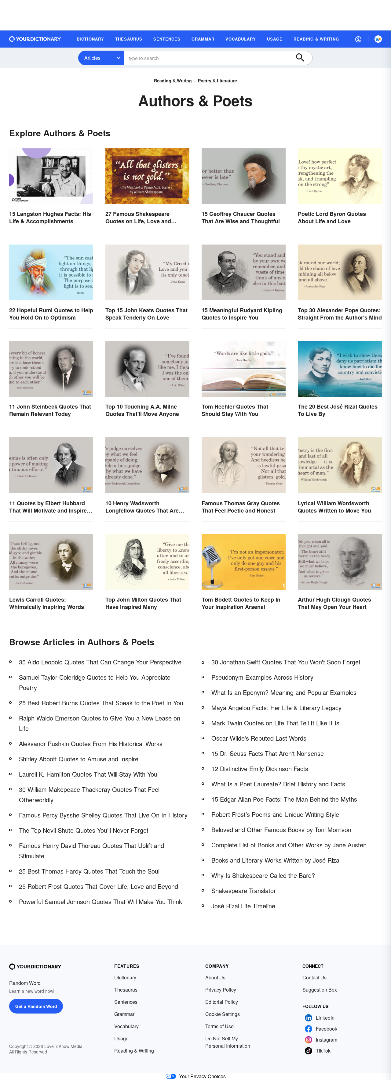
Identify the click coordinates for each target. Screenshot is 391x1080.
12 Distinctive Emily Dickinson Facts (259, 768)
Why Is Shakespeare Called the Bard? (263, 875)
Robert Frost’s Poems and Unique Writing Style (275, 814)
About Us (215, 977)
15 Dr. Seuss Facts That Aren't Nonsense (267, 753)
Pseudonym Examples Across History (262, 677)
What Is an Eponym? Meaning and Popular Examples (283, 692)
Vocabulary (126, 1026)
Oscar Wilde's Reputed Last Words (258, 738)
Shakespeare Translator (243, 890)
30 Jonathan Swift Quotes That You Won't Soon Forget (285, 661)
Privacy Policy (220, 989)
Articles (92, 57)
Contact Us (314, 977)
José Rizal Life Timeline (243, 905)
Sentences (125, 1001)
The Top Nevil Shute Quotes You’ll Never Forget (83, 830)
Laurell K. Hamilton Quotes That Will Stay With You (88, 774)
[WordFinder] (378, 39)
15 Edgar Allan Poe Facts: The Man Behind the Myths (284, 799)
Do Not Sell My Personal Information (227, 1042)
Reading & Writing (173, 80)
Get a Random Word (36, 1006)
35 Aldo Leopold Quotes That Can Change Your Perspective (100, 661)
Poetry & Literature (217, 80)
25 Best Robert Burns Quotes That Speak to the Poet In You (101, 702)
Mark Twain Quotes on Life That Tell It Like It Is (275, 722)
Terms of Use (219, 1026)
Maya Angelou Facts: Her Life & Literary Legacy (276, 707)
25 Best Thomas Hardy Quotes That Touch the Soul (89, 871)
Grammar (124, 1013)
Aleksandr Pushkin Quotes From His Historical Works (91, 743)
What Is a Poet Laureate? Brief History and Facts (278, 783)
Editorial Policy (221, 1001)
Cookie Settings (222, 1013)
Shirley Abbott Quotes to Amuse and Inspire (78, 758)
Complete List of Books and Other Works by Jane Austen (289, 844)
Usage (121, 1038)
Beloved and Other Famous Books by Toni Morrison (281, 829)
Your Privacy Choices (202, 1076)
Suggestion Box (319, 989)
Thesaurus (125, 989)
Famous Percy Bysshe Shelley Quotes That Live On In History (103, 814)
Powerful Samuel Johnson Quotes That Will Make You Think (100, 901)
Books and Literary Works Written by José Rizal (276, 860)
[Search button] (303, 58)
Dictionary (125, 977)
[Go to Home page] (35, 39)
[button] (358, 39)
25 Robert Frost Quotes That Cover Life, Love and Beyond (98, 886)
